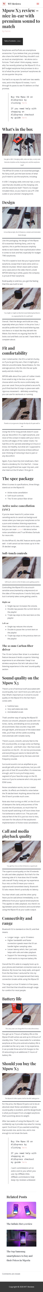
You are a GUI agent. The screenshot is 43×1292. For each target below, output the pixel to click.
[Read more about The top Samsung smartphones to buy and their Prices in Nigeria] (21, 1238)
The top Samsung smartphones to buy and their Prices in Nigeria (20, 1256)
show (18, 41)
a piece (19, 529)
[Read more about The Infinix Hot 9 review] (21, 1210)
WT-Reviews (14, 3)
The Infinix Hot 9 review (19, 1223)
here (24, 103)
